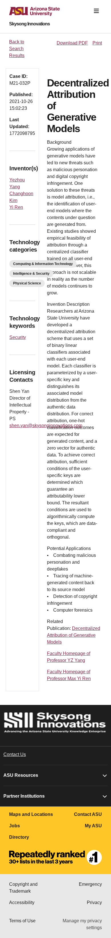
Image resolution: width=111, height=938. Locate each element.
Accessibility (21, 902)
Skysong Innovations (29, 24)
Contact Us (14, 754)
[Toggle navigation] (96, 11)
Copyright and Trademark (23, 887)
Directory (19, 837)
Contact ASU (88, 814)
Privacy (94, 902)
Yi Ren (16, 207)
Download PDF (72, 43)
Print (97, 43)
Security (17, 337)
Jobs (14, 825)
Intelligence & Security (31, 274)
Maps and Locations (31, 814)
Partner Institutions (24, 796)
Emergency (90, 884)
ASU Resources (20, 775)
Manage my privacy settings (82, 924)
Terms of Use (22, 920)
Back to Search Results (16, 48)
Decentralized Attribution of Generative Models (73, 635)
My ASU (93, 825)
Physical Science (27, 283)
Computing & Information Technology (43, 264)
